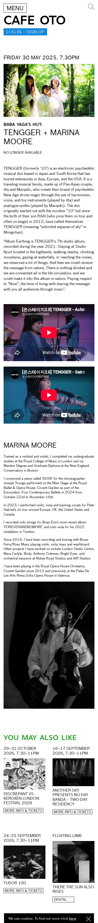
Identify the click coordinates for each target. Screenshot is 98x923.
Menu (15, 8)
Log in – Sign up (25, 32)
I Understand (88, 919)
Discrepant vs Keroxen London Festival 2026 (21, 798)
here (72, 918)
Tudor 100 (15, 883)
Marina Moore (30, 445)
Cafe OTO (35, 20)
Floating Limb (67, 836)
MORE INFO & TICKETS (23, 811)
